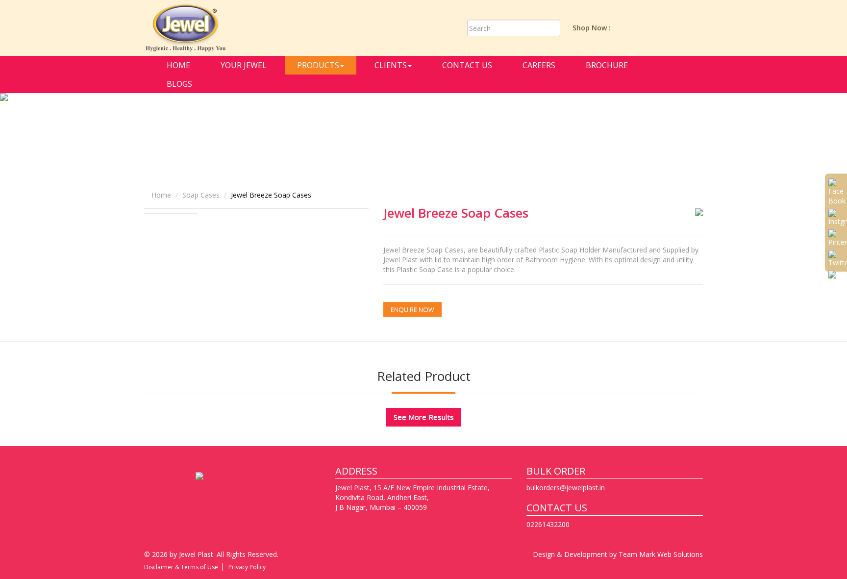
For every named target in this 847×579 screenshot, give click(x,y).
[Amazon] (624, 27)
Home (178, 65)
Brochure (607, 65)
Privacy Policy (247, 567)
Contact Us (467, 65)
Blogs (179, 83)
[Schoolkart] (693, 27)
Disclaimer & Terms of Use (181, 567)
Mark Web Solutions (671, 554)
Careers (539, 65)
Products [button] (318, 65)
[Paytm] (647, 27)
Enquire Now (412, 309)
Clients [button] (390, 65)
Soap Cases (201, 195)
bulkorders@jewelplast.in (565, 487)
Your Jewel (244, 65)
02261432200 (548, 524)
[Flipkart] (670, 27)
